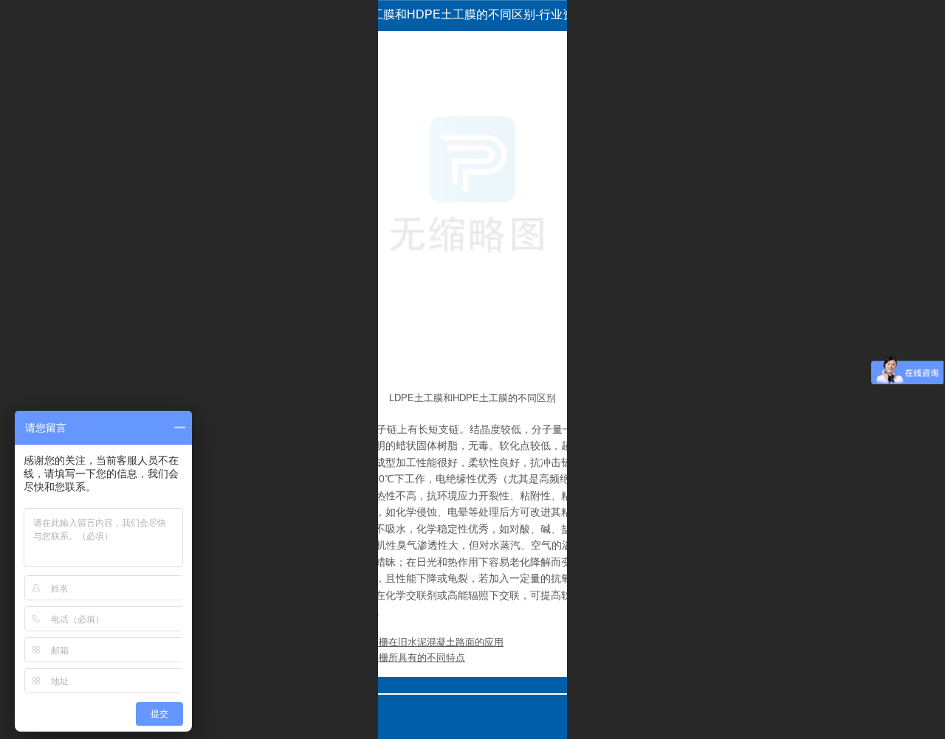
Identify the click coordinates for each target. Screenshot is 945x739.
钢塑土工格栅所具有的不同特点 (398, 657)
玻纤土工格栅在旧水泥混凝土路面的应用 (417, 642)
